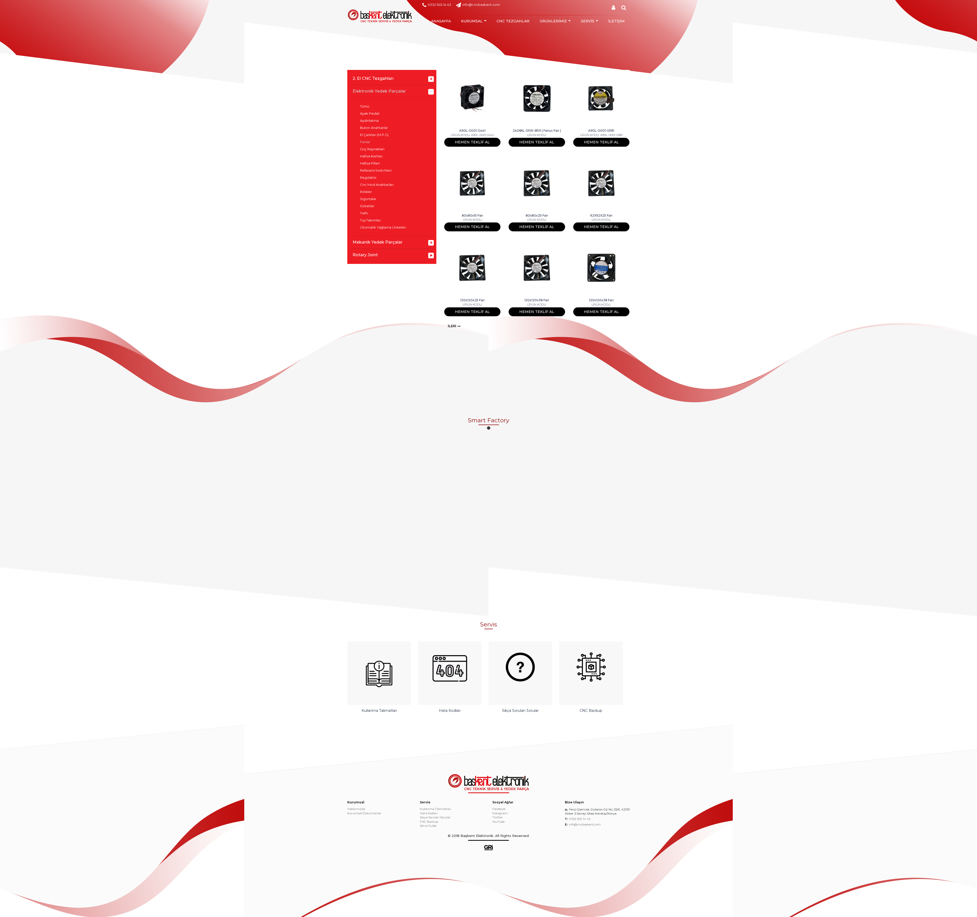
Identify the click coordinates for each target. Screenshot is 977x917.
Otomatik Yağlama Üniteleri (383, 227)
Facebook (499, 809)
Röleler (366, 191)
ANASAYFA (441, 21)
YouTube (498, 821)
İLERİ (452, 326)
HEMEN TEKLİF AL (472, 142)
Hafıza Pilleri (370, 163)
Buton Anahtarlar (374, 127)
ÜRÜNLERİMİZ (553, 21)
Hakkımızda (356, 809)
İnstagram (500, 813)
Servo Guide (428, 826)
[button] (488, 428)
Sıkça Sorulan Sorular (435, 817)
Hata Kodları (429, 813)
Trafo (364, 213)
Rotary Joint (365, 254)
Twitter (497, 817)
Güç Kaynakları (372, 149)
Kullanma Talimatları (435, 809)
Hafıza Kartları (371, 156)
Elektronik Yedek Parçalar (379, 91)
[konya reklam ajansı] (488, 847)
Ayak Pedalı (369, 113)
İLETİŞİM (616, 21)
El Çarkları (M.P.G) (374, 135)
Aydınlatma (369, 120)
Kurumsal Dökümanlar (364, 813)
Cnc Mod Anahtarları (377, 184)
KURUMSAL (472, 21)
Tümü (364, 106)
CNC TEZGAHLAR (513, 21)
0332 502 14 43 (439, 5)
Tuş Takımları (370, 220)
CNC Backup (429, 821)
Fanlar (365, 142)
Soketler (367, 206)
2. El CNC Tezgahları (373, 78)
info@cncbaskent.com (481, 5)
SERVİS (587, 21)
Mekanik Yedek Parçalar (378, 242)
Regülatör (368, 177)
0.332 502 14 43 (579, 819)
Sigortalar (368, 199)
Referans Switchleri (376, 170)
